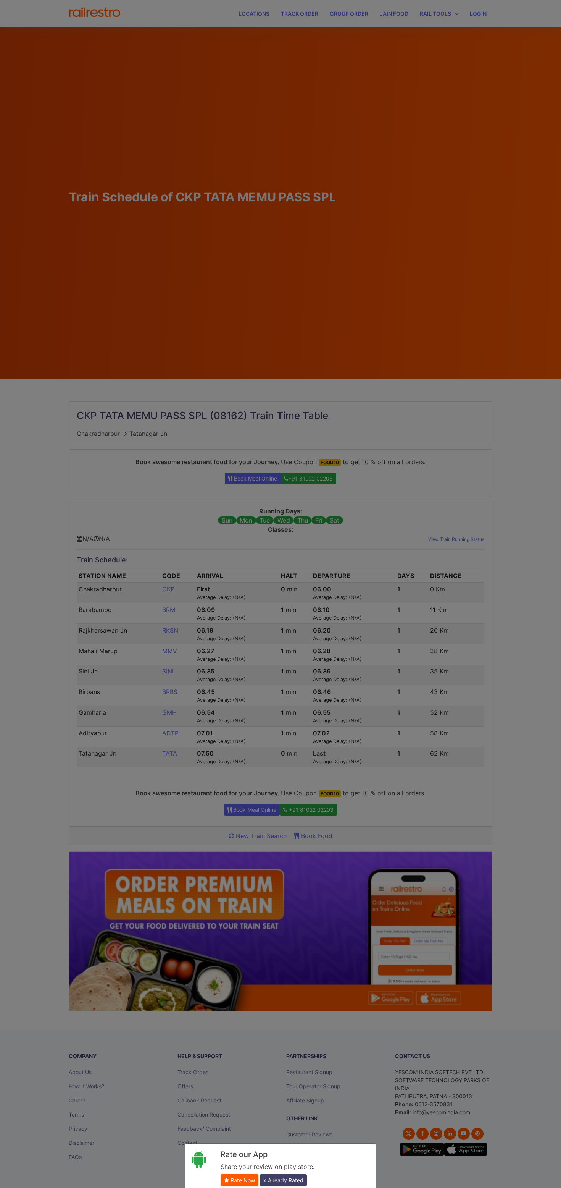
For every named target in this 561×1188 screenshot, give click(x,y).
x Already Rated (283, 1180)
